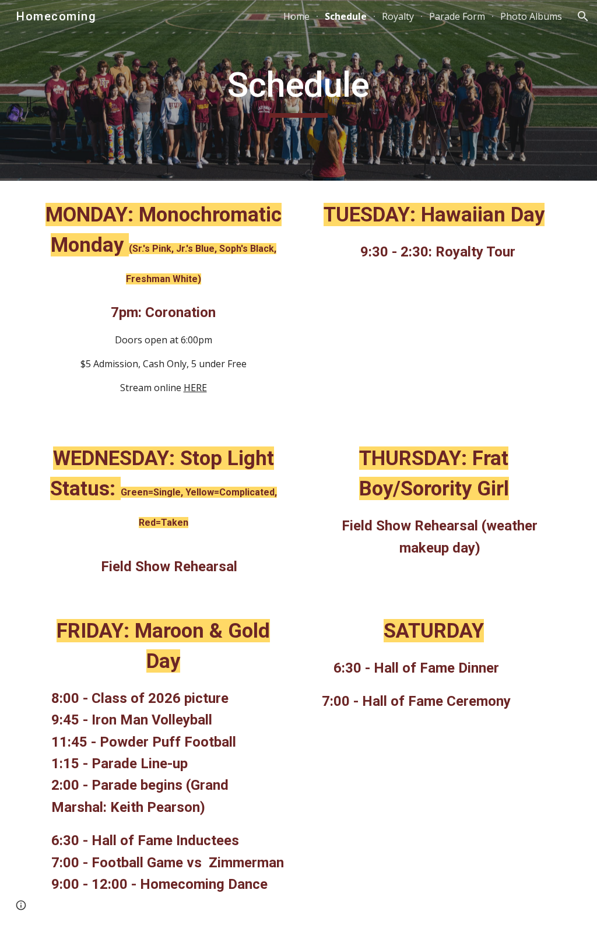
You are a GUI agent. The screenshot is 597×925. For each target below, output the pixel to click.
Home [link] (296, 16)
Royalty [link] (398, 16)
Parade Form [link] (457, 16)
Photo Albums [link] (531, 16)
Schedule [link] (346, 16)
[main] (298, 90)
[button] (583, 16)
